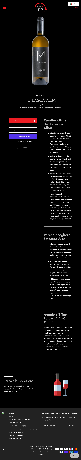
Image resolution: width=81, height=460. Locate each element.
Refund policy (15, 438)
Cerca (11, 413)
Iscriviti (72, 425)
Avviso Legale (15, 423)
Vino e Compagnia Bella (43, 452)
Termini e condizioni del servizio (23, 429)
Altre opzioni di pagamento (23, 141)
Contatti (13, 417)
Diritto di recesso (17, 432)
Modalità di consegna (18, 426)
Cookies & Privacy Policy (19, 420)
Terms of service (16, 435)
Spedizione (33, 108)
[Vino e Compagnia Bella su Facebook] (3, 450)
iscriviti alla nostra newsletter (59, 413)
